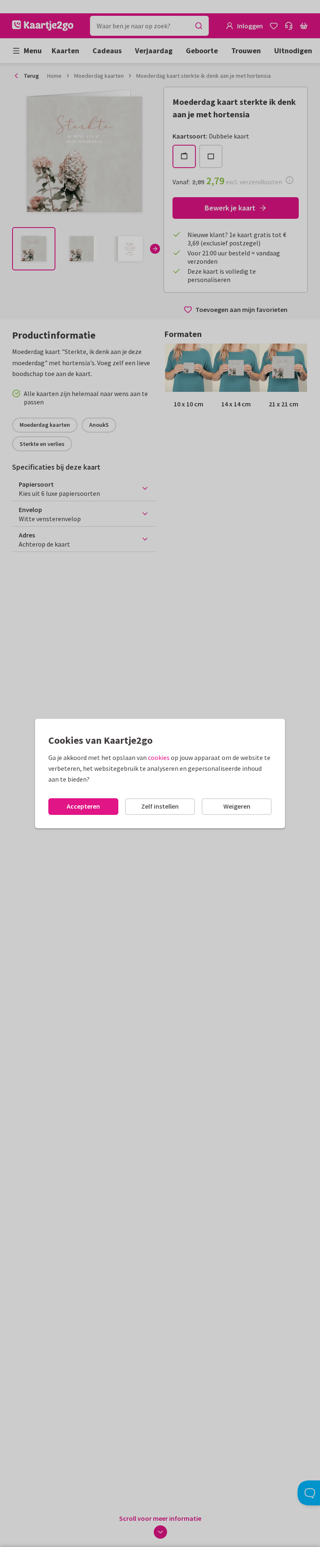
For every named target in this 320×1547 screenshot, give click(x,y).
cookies (159, 757)
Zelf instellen (160, 806)
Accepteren (83, 806)
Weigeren (236, 806)
